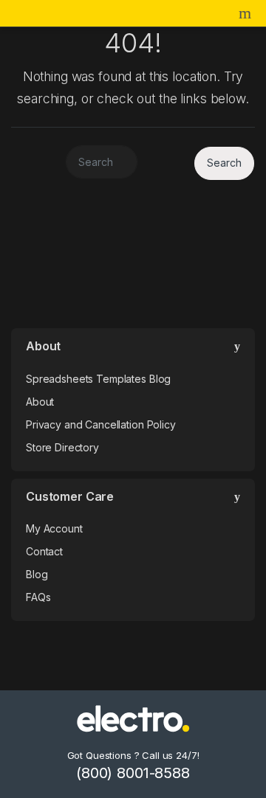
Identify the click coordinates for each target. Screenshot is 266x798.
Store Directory (62, 447)
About (40, 401)
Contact (44, 551)
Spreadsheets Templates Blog (98, 378)
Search (247, 13)
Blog (36, 574)
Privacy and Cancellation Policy (101, 424)
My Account (54, 528)
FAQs (38, 597)
